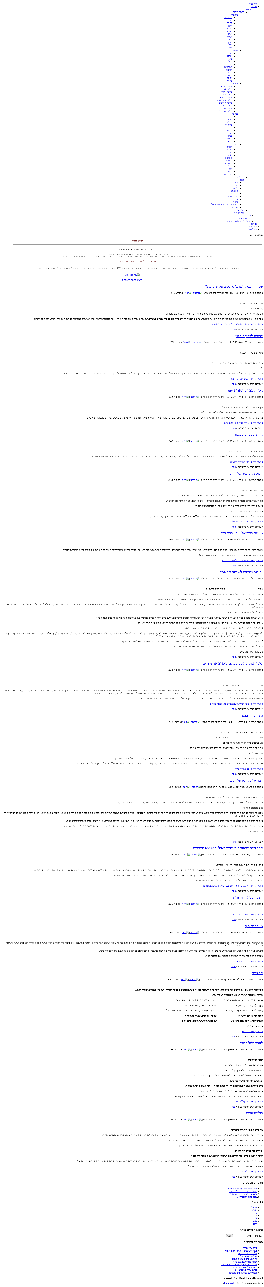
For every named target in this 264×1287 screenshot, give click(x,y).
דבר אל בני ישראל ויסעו (246, 780)
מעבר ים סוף (254, 926)
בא (230, 58)
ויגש (230, 45)
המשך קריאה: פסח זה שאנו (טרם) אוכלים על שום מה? (237, 324)
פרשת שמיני (226, 91)
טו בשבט (234, 207)
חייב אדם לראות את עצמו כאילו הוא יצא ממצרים (228, 848)
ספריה (254, 6)
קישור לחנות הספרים (138, 263)
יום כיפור (234, 199)
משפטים (228, 67)
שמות (235, 50)
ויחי (230, 47)
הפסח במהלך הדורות (248, 897)
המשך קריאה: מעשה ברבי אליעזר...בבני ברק (242, 560)
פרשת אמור (226, 105)
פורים (235, 188)
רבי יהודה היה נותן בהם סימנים (242, 1188)
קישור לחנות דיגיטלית (132, 280)
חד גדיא (257, 973)
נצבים (229, 166)
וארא (229, 56)
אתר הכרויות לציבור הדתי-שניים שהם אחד (138, 251)
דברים (235, 144)
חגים (242, 180)
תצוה (229, 72)
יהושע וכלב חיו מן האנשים (244, 1267)
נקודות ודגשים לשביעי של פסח (241, 572)
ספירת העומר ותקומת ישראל (224, 204)
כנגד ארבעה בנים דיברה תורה (243, 1194)
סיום (255, 1223)
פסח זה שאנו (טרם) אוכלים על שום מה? (234, 286)
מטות (229, 138)
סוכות (235, 202)
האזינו (229, 171)
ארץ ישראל (239, 213)
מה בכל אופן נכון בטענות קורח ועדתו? (239, 1264)
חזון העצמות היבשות (248, 435)
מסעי (229, 141)
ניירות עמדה (245, 218)
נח (231, 20)
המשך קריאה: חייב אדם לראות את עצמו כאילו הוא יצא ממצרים (233, 885)
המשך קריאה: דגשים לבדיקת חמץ (247, 378)
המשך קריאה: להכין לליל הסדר (248, 1101)
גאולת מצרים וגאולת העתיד (243, 390)
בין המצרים (233, 193)
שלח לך (228, 125)
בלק (230, 133)
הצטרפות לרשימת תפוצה (239, 221)
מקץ (230, 42)
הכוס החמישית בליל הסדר (244, 474)
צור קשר (253, 226)
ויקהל (229, 78)
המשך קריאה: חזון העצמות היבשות (246, 462)
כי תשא (228, 75)
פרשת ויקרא (226, 86)
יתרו (230, 64)
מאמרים (247, 9)
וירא (230, 25)
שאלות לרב (251, 229)
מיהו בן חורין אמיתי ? (247, 1197)
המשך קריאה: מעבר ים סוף (250, 961)
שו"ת (248, 215)
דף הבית (253, 3)
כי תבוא (228, 163)
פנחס (229, 136)
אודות (254, 224)
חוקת (229, 130)
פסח (236, 182)
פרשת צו (228, 89)
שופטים (228, 158)
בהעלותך (228, 122)
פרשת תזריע (226, 94)
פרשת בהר (227, 108)
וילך (230, 169)
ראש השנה (233, 196)
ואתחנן (229, 149)
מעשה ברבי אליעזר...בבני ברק (241, 533)
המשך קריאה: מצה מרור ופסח (249, 768)
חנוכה (235, 185)
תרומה (229, 69)
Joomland (229, 1283)
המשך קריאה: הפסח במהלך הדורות (246, 914)
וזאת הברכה (226, 174)
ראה (230, 155)
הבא (255, 1221)
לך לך (229, 23)
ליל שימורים (254, 1113)
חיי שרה (228, 28)
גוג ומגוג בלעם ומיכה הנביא (244, 1259)
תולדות (229, 31)
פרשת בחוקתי (225, 111)
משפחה (240, 210)
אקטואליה (239, 177)
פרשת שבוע (238, 12)
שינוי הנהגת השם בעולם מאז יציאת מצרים (233, 663)
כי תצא (229, 160)
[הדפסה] (197, 293)
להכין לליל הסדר (251, 1043)
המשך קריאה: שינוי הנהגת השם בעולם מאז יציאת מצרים (236, 704)
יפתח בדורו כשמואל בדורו (245, 1261)
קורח (230, 127)
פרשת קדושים (225, 102)
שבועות (234, 191)
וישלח (229, 36)
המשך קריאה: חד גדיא (252, 1031)
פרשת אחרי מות (224, 100)
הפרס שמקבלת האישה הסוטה (242, 1272)
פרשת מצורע (226, 97)
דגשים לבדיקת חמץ (249, 336)
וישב (230, 39)
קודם (254, 1210)
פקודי (229, 80)
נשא (230, 119)
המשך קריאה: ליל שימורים (250, 1171)
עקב (230, 152)
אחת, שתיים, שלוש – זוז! (245, 1270)
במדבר (235, 113)
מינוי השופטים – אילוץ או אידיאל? (241, 1250)
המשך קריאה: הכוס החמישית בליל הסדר (243, 521)
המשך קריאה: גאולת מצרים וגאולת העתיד (243, 423)
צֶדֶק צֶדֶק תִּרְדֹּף (250, 1248)
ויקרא (235, 83)
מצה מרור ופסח (252, 715)
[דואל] (188, 293)
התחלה (253, 1207)
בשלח (229, 61)
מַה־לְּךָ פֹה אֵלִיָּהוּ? (248, 1256)
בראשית (234, 14)
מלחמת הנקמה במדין (247, 1253)
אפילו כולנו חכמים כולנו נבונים (243, 1191)
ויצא (230, 34)
